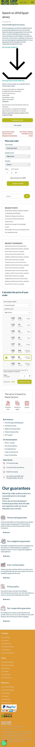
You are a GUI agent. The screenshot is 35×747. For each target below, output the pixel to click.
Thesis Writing (5, 650)
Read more (6, 532)
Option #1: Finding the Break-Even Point (26, 134)
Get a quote (17, 125)
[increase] (16, 173)
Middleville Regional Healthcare (14, 216)
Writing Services (6, 643)
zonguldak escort (10, 278)
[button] (4, 743)
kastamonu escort (10, 270)
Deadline (7, 161)
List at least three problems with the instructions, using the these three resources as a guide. (17, 248)
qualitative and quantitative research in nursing (9, 134)
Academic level (9, 153)
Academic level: (9, 309)
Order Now (23, 2)
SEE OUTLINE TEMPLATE (10, 47)
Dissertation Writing (7, 646)
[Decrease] (19, 376)
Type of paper (9, 144)
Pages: (5, 375)
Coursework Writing (7, 653)
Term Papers (5, 640)
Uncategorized (6, 22)
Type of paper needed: (10, 301)
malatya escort (9, 246)
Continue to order (17, 120)
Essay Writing (5, 637)
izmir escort (8, 254)
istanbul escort (9, 262)
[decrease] (7, 173)
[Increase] (29, 376)
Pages (7, 169)
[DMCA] (6, 715)
